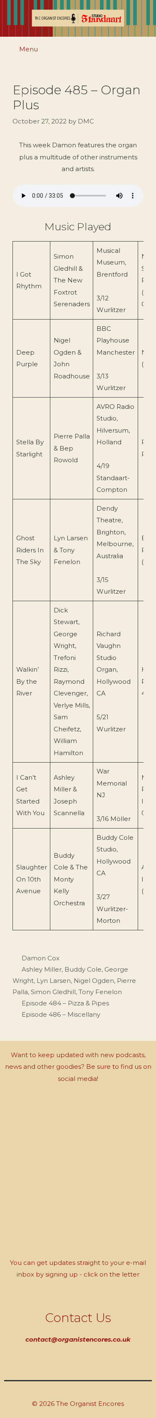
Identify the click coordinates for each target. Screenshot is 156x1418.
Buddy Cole (83, 969)
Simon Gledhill (53, 992)
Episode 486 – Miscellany (61, 1014)
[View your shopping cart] (145, 50)
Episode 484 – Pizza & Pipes (65, 1003)
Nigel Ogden (94, 981)
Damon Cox (40, 958)
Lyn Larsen (54, 981)
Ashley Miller (42, 969)
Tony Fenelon (100, 992)
